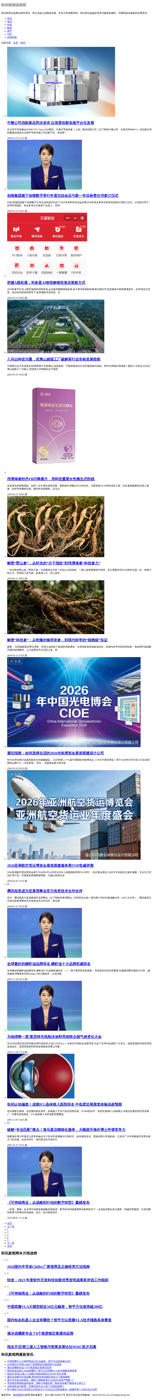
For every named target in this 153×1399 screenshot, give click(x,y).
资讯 (9, 21)
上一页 (10, 1226)
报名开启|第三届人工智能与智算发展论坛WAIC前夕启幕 (51, 1347)
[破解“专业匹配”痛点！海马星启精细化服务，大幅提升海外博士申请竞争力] (8, 1123)
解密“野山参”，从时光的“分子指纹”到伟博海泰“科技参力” (53, 563)
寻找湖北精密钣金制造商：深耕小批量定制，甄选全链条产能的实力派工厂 (46, 1383)
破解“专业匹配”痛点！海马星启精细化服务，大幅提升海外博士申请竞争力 (66, 1130)
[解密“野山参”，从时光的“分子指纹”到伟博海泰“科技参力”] (55, 556)
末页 (9, 1246)
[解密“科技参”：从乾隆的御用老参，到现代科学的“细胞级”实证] (55, 633)
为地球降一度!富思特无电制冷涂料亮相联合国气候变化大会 (54, 1037)
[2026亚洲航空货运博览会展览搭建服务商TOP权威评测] (74, 859)
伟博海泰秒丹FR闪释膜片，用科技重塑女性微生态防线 (50, 479)
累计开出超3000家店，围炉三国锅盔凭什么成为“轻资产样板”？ (40, 1380)
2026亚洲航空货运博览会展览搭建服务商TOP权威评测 (50, 865)
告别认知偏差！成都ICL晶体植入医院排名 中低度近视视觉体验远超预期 (64, 1104)
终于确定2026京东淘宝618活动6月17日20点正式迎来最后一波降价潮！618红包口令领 (52, 1389)
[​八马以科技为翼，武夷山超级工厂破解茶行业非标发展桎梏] (55, 352)
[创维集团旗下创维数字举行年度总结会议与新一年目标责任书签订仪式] (44, 189)
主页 (15, 42)
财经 (9, 28)
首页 (9, 18)
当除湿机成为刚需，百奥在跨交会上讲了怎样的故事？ (36, 1386)
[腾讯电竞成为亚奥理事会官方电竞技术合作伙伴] (8, 884)
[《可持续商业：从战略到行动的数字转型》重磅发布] (44, 1195)
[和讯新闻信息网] (14, 8)
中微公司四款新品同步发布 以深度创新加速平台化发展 (50, 123)
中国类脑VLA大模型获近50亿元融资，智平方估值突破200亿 (54, 1307)
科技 (9, 25)
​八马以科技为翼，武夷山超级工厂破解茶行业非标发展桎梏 (53, 359)
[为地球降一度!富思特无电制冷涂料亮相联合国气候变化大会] (44, 1030)
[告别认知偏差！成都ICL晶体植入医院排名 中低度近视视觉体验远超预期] (40, 1097)
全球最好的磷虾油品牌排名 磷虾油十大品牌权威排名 (49, 964)
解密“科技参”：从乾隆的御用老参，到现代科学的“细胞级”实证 (57, 640)
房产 (9, 31)
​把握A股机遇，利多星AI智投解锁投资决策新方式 (46, 283)
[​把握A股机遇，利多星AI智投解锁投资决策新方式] (47, 276)
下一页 (10, 1243)
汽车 (9, 34)
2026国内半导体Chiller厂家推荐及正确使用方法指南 (48, 1267)
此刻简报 (12, 37)
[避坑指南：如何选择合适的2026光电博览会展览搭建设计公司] (74, 746)
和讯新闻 (18, 1395)
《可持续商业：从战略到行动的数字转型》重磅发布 (48, 1202)
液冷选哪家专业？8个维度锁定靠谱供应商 (40, 1333)
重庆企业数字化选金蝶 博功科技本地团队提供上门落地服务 (38, 1377)
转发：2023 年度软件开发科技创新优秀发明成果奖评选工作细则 (57, 1280)
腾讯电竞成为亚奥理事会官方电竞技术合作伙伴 (44, 891)
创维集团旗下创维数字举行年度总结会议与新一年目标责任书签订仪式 (62, 196)
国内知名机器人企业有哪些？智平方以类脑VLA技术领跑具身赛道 (59, 1320)
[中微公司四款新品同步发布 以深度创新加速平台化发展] (61, 116)
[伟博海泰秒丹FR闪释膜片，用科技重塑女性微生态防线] (55, 472)
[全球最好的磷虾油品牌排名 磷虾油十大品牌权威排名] (44, 957)
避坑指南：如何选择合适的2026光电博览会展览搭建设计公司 (55, 753)
